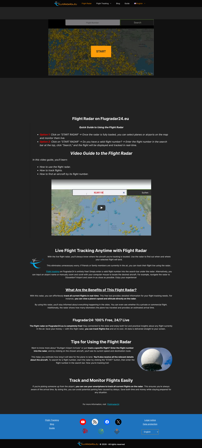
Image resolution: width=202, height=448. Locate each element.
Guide (127, 3)
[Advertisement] (101, 14)
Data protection (150, 424)
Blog (118, 3)
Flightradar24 (113, 404)
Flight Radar (87, 3)
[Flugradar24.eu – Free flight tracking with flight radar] (66, 3)
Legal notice (150, 420)
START (101, 51)
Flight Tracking (102, 3)
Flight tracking (52, 271)
